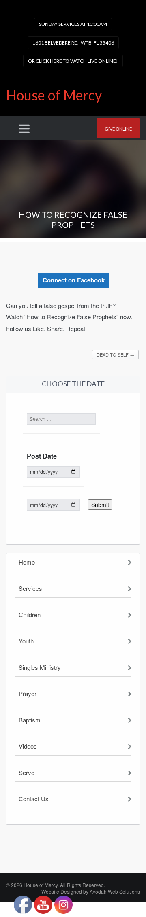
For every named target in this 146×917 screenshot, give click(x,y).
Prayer (27, 693)
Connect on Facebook (74, 280)
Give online (118, 129)
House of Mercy (54, 95)
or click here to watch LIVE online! (73, 61)
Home (27, 562)
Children (30, 614)
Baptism (30, 719)
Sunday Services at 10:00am (73, 24)
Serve (26, 772)
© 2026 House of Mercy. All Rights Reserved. (55, 884)
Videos (28, 746)
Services (30, 588)
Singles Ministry (40, 667)
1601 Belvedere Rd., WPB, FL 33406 (73, 43)
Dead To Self (115, 354)
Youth (26, 641)
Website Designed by (90, 891)
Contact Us (34, 798)
